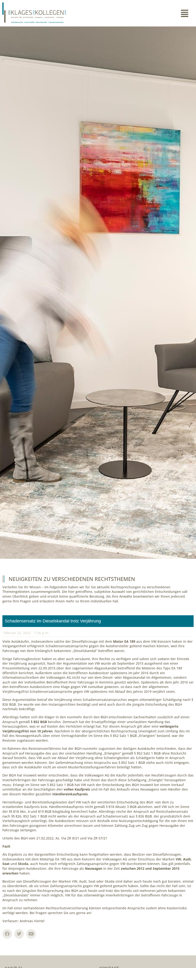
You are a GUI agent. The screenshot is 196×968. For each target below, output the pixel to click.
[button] (145, 13)
